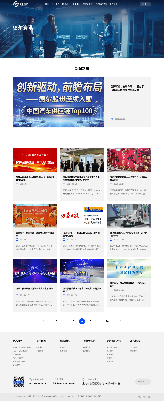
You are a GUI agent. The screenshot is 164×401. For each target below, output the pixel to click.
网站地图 (81, 396)
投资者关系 (88, 4)
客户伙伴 (110, 351)
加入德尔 (113, 4)
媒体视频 (63, 351)
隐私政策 (89, 396)
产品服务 (55, 4)
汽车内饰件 (17, 354)
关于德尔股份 (112, 347)
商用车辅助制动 (19, 362)
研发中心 (39, 347)
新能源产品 (17, 365)
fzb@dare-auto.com (64, 383)
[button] (53, 140)
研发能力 (39, 351)
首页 (47, 4)
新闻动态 (63, 347)
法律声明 (97, 396)
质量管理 (110, 362)
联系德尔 (133, 351)
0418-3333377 (37, 383)
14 (107, 321)
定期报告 (86, 351)
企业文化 (110, 358)
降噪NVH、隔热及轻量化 (22, 347)
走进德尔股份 (101, 4)
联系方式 (86, 347)
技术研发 (66, 4)
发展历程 (110, 354)
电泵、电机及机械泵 (20, 351)
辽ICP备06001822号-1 (49, 396)
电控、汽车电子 (19, 358)
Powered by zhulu (66, 396)
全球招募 (133, 347)
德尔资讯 (76, 4)
